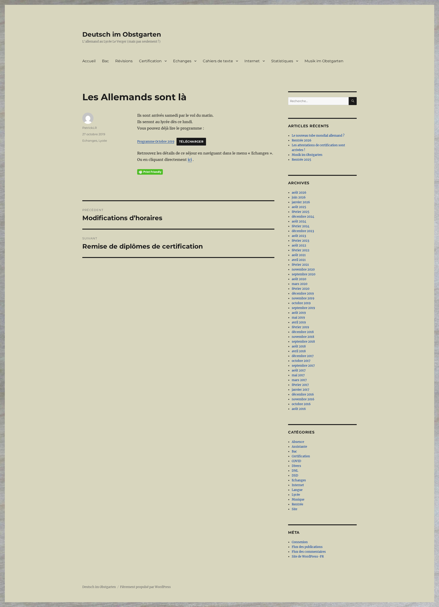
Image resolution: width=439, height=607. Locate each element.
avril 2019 (299, 322)
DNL (295, 471)
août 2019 (299, 313)
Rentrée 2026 (301, 140)
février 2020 (300, 289)
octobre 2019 (301, 303)
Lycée (103, 140)
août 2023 (299, 236)
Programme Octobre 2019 (155, 141)
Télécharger (191, 141)
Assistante (299, 447)
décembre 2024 (303, 217)
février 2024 (300, 226)
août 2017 (299, 370)
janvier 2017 (300, 390)
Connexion (300, 542)
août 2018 (299, 346)
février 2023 (300, 241)
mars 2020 (299, 284)
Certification (150, 61)
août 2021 (299, 255)
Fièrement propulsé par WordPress (145, 587)
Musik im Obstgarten (324, 61)
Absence (298, 442)
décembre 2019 (303, 293)
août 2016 (299, 409)
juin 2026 (299, 197)
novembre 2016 (303, 399)
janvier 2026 (301, 202)
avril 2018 (299, 351)
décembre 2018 (303, 332)
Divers (296, 466)
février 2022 (300, 250)
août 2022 (299, 245)
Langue (297, 490)
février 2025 (300, 212)
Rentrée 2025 (301, 160)
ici (190, 159)
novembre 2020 (303, 269)
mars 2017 (299, 380)
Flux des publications (307, 547)
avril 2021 (299, 260)
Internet (252, 61)
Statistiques (282, 61)
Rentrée (297, 504)
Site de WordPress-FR (308, 556)
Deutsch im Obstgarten (121, 34)
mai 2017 (298, 375)
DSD (295, 475)
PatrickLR (89, 128)
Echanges (182, 61)
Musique (298, 499)
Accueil (89, 61)
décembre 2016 (303, 394)
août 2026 (299, 193)
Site (294, 509)
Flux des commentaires (309, 552)
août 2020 (299, 279)
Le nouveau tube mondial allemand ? (318, 136)
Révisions (124, 61)
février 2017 (300, 385)
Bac (105, 61)
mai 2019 (298, 318)
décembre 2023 (303, 231)
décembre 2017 (303, 356)
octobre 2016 (301, 404)
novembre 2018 (303, 337)
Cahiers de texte (218, 61)
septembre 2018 (303, 342)
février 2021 (300, 265)
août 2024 (299, 221)
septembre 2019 (303, 308)
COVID (296, 461)
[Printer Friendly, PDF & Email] (150, 172)
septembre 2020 (303, 274)
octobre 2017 (301, 361)
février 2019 (300, 327)
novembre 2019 (303, 298)
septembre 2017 (303, 366)
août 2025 (299, 207)
